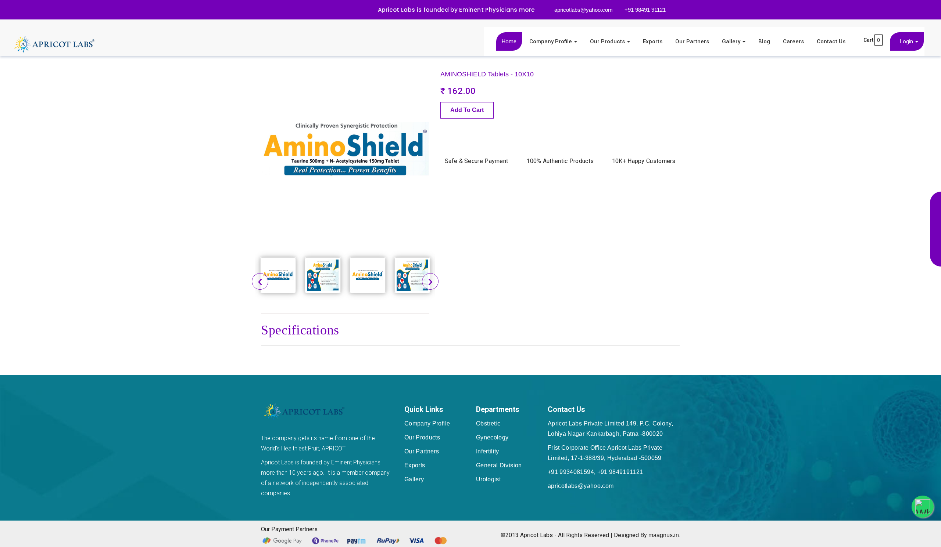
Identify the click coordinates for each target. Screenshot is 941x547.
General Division (499, 465)
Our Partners (692, 41)
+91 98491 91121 (644, 10)
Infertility (487, 451)
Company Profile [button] (551, 41)
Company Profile (427, 423)
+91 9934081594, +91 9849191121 (595, 472)
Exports (652, 41)
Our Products (422, 437)
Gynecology (492, 437)
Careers (793, 41)
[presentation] (260, 281)
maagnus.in (663, 535)
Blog (764, 41)
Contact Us (831, 41)
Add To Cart (467, 110)
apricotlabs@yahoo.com (583, 10)
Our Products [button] (608, 41)
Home (509, 41)
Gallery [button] (732, 41)
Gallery (414, 479)
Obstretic (488, 423)
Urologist (488, 479)
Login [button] (907, 41)
